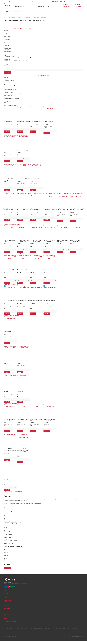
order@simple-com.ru (66, 4)
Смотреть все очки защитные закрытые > (12, 374)
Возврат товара (7, 598)
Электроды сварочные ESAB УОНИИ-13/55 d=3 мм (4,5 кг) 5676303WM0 (49, 302)
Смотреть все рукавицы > (9, 463)
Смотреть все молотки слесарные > (11, 284)
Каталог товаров (7, 614)
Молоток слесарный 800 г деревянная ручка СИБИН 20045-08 (22, 271)
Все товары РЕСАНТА (8, 59)
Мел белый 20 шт (7, 479)
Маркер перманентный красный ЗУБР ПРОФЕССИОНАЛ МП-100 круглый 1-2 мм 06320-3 (63, 209)
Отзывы (5, 611)
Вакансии (5, 610)
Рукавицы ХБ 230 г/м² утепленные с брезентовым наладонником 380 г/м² (22, 450)
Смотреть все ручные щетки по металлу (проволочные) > (15, 253)
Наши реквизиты (7, 607)
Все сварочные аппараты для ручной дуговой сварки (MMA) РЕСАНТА (18, 57)
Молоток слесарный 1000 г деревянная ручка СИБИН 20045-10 (9, 271)
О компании (6, 605)
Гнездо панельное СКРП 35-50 (10, 121)
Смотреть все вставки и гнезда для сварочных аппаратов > (16, 134)
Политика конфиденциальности (10, 621)
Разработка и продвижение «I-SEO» (76, 636)
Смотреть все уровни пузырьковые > (11, 192)
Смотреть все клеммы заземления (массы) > (13, 162)
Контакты (6, 588)
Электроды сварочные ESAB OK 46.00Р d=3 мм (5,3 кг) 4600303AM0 (10, 302)
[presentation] (3, 208)
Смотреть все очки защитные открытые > (12, 403)
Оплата (5, 590)
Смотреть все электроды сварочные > (11, 315)
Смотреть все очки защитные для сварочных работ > (15, 344)
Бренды (5, 615)
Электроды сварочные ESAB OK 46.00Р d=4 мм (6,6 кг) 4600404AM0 (23, 302)
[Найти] (80, 11)
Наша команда (7, 608)
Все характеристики (8, 51)
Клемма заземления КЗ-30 (22, 150)
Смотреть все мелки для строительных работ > (13, 491)
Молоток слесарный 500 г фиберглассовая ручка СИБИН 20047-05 (50, 271)
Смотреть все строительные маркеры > (12, 224)
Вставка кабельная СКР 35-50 (36, 121)
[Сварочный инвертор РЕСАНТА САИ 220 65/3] (22, 28)
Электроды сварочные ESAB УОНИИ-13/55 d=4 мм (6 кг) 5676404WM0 (36, 302)
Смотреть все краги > (8, 432)
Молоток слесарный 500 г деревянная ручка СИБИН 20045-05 (35, 271)
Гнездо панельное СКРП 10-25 (23, 121)
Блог (5, 617)
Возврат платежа (7, 600)
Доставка (6, 591)
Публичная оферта (7, 622)
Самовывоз (6, 593)
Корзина (5, 618)
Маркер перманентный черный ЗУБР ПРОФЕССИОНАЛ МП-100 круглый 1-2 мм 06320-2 (76, 209)
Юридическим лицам (8, 594)
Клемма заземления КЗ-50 (9, 150)
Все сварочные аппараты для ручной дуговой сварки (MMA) (16, 60)
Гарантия (5, 597)
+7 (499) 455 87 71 (78, 4)
